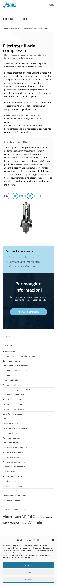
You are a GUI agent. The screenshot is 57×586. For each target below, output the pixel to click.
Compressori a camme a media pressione (19, 356)
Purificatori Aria (9, 471)
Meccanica (33, 262)
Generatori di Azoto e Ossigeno (15, 428)
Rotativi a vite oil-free (11, 481)
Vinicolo (30, 266)
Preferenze (28, 579)
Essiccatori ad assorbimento (14, 409)
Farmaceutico (17, 262)
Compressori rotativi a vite (13, 394)
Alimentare (16, 257)
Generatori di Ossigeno (12, 433)
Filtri (34, 29)
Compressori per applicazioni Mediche (18, 390)
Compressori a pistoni (11, 361)
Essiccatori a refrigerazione (13, 404)
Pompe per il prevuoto (12, 438)
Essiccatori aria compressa (13, 414)
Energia (39, 517)
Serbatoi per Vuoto (10, 491)
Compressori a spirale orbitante (15, 366)
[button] (53, 540)
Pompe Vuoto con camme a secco (16, 462)
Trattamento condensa (12, 500)
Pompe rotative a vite (11, 457)
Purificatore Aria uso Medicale (14, 467)
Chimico (29, 257)
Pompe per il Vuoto (10, 442)
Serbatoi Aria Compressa (12, 486)
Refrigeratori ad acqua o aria (14, 476)
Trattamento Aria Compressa (20, 29)
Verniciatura (16, 266)
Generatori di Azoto (10, 423)
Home (6, 29)
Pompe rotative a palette (13, 452)
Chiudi (28, 572)
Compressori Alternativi (12, 375)
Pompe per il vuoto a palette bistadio (17, 447)
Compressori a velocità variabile (15, 370)
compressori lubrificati (12, 380)
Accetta (28, 565)
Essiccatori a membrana (12, 399)
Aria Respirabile (9, 351)
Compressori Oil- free (11, 385)
